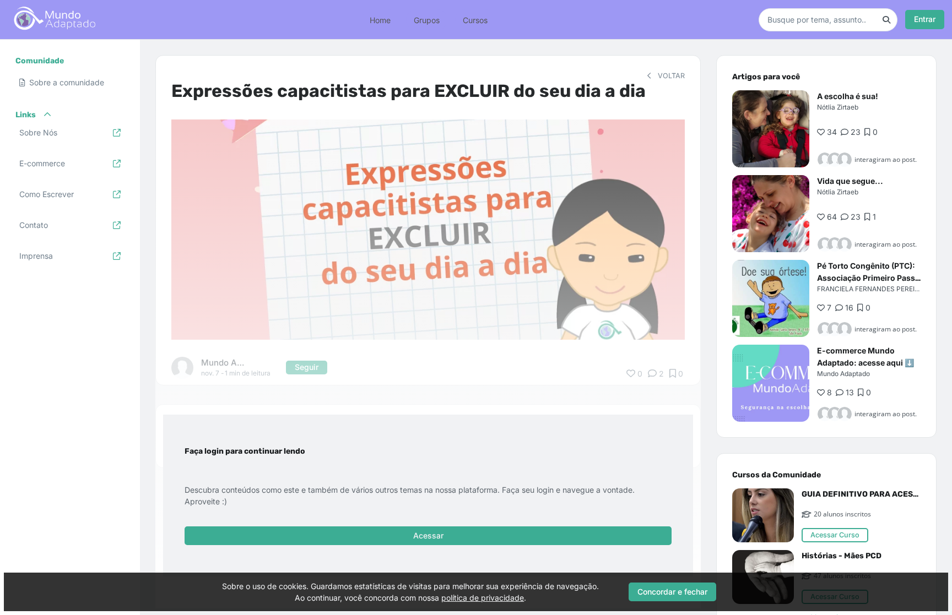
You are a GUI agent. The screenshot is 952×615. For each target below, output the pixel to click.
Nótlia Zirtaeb (837, 107)
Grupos (427, 19)
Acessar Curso (834, 535)
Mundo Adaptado (843, 373)
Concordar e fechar (672, 591)
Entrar (924, 19)
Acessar (428, 535)
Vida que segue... (850, 181)
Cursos (475, 19)
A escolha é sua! (847, 96)
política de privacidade (482, 597)
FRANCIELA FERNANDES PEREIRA (870, 289)
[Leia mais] (770, 128)
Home (380, 19)
